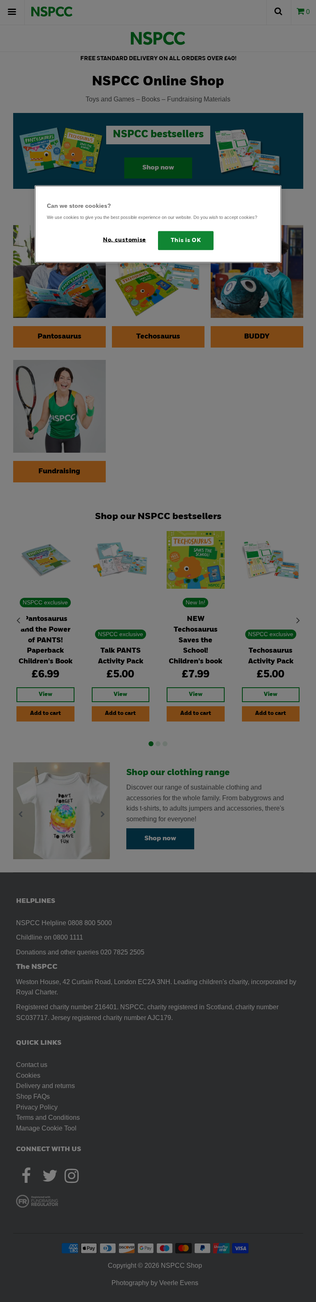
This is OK (186, 240)
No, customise (124, 240)
